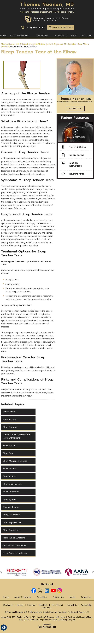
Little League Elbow (12, 522)
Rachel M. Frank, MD (26, 617)
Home (3, 35)
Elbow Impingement (12, 484)
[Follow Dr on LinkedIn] (47, 591)
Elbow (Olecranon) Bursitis (15, 461)
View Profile (75, 108)
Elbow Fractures (10, 427)
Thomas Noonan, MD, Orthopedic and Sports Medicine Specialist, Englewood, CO (33, 44)
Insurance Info (76, 173)
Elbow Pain (8, 453)
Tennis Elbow (9, 411)
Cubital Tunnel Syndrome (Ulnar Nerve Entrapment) (17, 436)
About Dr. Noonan (20, 35)
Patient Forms (76, 154)
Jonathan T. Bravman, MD (48, 617)
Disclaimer (8, 605)
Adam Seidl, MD (8, 617)
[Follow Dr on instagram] (60, 591)
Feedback (43, 605)
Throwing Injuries (11, 507)
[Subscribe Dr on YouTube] (53, 591)
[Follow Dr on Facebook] (34, 591)
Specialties (42, 35)
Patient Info (60, 35)
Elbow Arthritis (9, 476)
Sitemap (31, 605)
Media (74, 35)
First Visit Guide (77, 147)
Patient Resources (75, 118)
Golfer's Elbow (9, 419)
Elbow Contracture (11, 530)
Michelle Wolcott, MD (69, 617)
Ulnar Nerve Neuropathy (14, 545)
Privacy (20, 605)
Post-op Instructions (75, 164)
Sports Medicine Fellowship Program (59, 620)
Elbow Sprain (9, 445)
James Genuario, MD (32, 620)
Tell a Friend (57, 605)
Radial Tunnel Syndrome (14, 537)
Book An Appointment (62, 27)
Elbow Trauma (9, 468)
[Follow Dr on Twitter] (40, 591)
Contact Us (86, 35)
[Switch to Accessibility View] (4, 627)
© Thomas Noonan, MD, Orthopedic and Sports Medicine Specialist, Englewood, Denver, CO (47, 612)
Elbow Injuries (9, 499)
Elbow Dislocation (11, 491)
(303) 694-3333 (34, 27)
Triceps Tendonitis (11, 514)
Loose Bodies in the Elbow (15, 553)
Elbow (80, 44)
